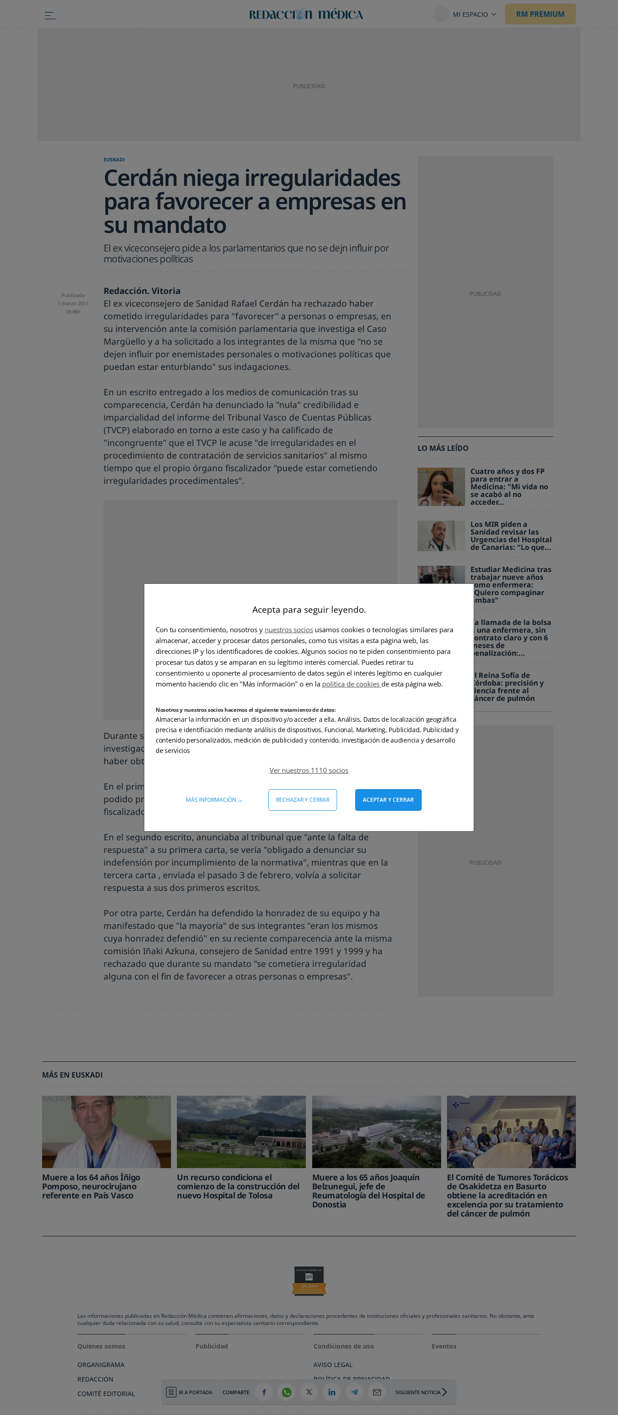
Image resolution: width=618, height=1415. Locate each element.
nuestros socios (289, 629)
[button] (309, 770)
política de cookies (351, 683)
